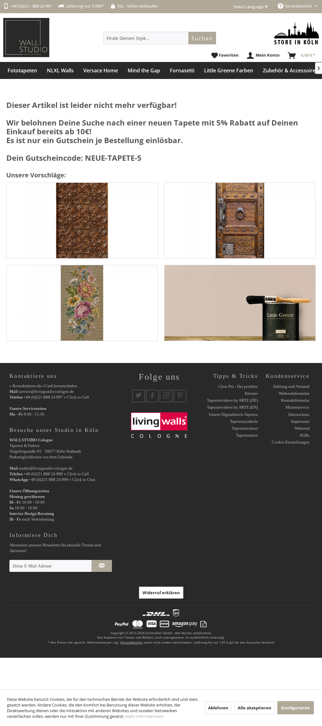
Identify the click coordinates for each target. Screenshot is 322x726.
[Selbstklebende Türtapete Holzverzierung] (82, 220)
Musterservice (297, 407)
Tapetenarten (247, 435)
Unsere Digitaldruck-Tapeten (233, 414)
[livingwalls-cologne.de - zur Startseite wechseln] (26, 37)
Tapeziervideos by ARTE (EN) (232, 407)
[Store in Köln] (296, 33)
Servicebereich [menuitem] (299, 6)
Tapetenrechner (245, 428)
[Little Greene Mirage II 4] (239, 303)
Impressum (300, 421)
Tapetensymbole (244, 421)
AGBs (304, 435)
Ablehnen (218, 708)
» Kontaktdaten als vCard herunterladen (43, 385)
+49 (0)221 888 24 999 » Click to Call (56, 474)
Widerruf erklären (161, 592)
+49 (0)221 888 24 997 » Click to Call (56, 397)
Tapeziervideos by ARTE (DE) (232, 400)
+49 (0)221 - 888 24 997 (31, 6)
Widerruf (302, 428)
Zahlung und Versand (291, 386)
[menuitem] (159, 38)
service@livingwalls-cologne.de (46, 391)
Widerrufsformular (294, 393)
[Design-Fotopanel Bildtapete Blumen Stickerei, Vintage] (82, 303)
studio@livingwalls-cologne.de (46, 468)
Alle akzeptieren (254, 708)
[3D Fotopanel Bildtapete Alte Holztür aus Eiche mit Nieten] (239, 220)
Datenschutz (298, 414)
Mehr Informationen (144, 716)
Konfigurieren (295, 708)
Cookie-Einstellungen (290, 442)
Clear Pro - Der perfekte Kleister (238, 390)
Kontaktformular (295, 400)
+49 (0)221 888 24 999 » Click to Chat (62, 479)
